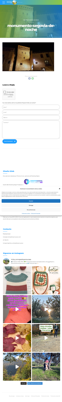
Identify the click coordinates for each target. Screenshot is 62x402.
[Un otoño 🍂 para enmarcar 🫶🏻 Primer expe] (17, 338)
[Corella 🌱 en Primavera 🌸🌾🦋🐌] (46, 309)
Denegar (31, 205)
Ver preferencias (31, 209)
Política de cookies (26, 213)
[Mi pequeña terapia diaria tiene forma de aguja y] (17, 309)
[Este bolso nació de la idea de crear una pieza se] (46, 280)
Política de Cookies (45, 396)
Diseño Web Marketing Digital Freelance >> (13, 184)
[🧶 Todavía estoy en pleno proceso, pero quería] (17, 280)
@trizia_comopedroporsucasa (15, 243)
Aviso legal (27, 396)
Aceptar (31, 201)
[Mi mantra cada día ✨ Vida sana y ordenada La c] (46, 367)
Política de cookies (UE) (55, 396)
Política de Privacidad (35, 213)
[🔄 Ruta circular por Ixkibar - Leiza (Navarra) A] (46, 338)
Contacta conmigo (20, 396)
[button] (59, 189)
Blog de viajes (12, 396)
